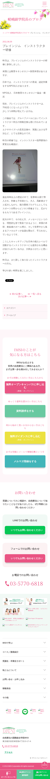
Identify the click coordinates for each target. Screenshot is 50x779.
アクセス (9, 752)
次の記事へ (23, 296)
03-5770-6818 (26, 583)
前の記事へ (17, 294)
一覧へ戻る (36, 294)
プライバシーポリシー (39, 758)
